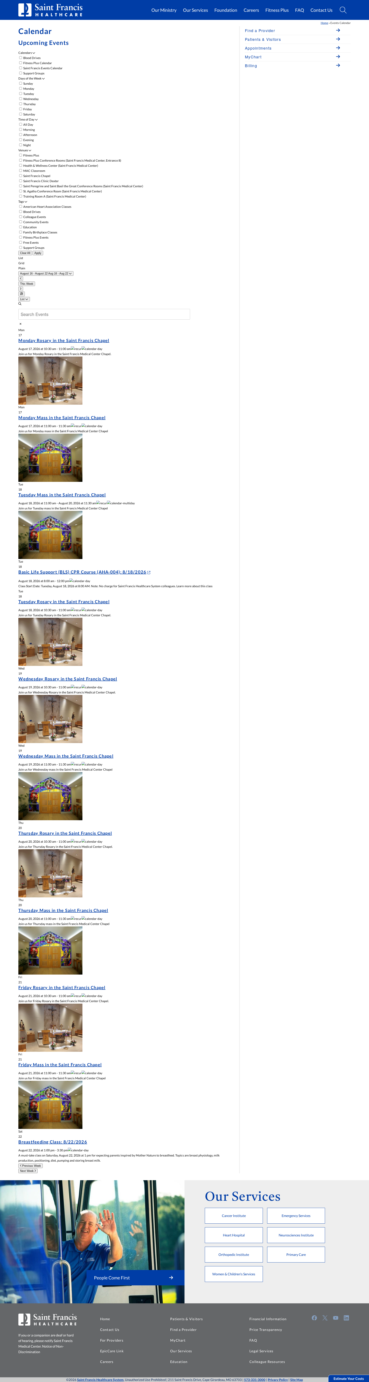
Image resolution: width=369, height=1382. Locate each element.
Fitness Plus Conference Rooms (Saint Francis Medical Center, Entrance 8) (72, 160)
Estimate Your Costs (349, 1378)
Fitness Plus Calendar (37, 63)
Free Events (31, 242)
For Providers (111, 1340)
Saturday (29, 114)
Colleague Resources (267, 1362)
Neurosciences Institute (296, 1235)
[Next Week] (20, 289)
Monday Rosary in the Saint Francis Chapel (63, 340)
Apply (37, 253)
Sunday (28, 83)
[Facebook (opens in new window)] (314, 1318)
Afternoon (30, 135)
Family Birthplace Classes (40, 232)
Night (27, 145)
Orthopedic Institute (233, 1254)
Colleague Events (34, 217)
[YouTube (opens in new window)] (335, 1318)
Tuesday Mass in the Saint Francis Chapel (62, 494)
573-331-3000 (254, 1380)
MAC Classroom (34, 171)
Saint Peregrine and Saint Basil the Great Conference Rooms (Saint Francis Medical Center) (83, 186)
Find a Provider (183, 1329)
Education (30, 227)
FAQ (299, 10)
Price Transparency (265, 1329)
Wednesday (31, 99)
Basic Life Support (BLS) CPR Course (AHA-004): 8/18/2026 (82, 571)
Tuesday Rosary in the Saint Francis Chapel (64, 601)
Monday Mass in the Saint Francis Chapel (61, 417)
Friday (27, 109)
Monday (28, 88)
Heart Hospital (234, 1235)
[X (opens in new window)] (325, 1318)
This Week (26, 283)
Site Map (296, 1380)
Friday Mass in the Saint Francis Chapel (60, 1064)
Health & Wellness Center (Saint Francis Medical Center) (60, 165)
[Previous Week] (20, 278)
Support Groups (33, 73)
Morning (29, 129)
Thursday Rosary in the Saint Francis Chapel (65, 833)
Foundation (225, 10)
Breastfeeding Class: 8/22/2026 (52, 1141)
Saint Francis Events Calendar (43, 68)
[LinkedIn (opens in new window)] (346, 1318)
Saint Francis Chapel (36, 176)
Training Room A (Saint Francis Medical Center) (54, 196)
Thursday (29, 104)
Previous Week (31, 1165)
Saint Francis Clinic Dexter (41, 181)
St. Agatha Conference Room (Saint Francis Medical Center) (62, 191)
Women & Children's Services (233, 1274)
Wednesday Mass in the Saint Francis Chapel (65, 755)
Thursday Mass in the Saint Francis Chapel (63, 910)
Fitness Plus (277, 10)
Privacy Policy (278, 1380)
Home (324, 23)
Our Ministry (164, 10)
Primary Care (296, 1254)
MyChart (178, 1340)
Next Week (27, 1171)
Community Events (35, 222)
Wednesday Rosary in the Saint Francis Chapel (67, 678)
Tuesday (28, 94)
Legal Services (261, 1351)
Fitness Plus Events (35, 237)
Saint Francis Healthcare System (100, 1380)
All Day (28, 124)
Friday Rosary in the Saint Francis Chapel (61, 987)
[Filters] (21, 294)
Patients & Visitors (186, 1319)
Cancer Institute (234, 1216)
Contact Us (321, 10)
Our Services (195, 10)
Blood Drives (32, 58)
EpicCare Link (112, 1351)
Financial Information (268, 1319)
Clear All (25, 253)
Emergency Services (296, 1216)
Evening (28, 140)
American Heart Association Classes (47, 206)
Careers (251, 10)
